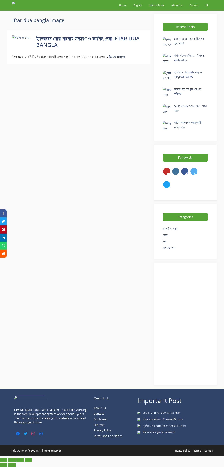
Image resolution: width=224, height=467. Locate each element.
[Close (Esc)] (28, 460)
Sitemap (99, 425)
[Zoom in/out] (3, 460)
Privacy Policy (102, 430)
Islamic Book (156, 5)
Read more (117, 56)
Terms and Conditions (108, 436)
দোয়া (165, 235)
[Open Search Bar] (207, 5)
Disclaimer (101, 419)
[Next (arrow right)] (12, 465)
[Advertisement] (185, 323)
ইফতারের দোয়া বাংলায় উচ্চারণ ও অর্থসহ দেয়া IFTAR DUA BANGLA (88, 41)
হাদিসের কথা (169, 247)
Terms (197, 450)
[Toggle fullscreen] (12, 460)
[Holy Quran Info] (29, 5)
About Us (177, 5)
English (137, 5)
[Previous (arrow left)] (3, 465)
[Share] (20, 460)
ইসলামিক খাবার (170, 228)
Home (122, 5)
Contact (194, 5)
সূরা (164, 241)
